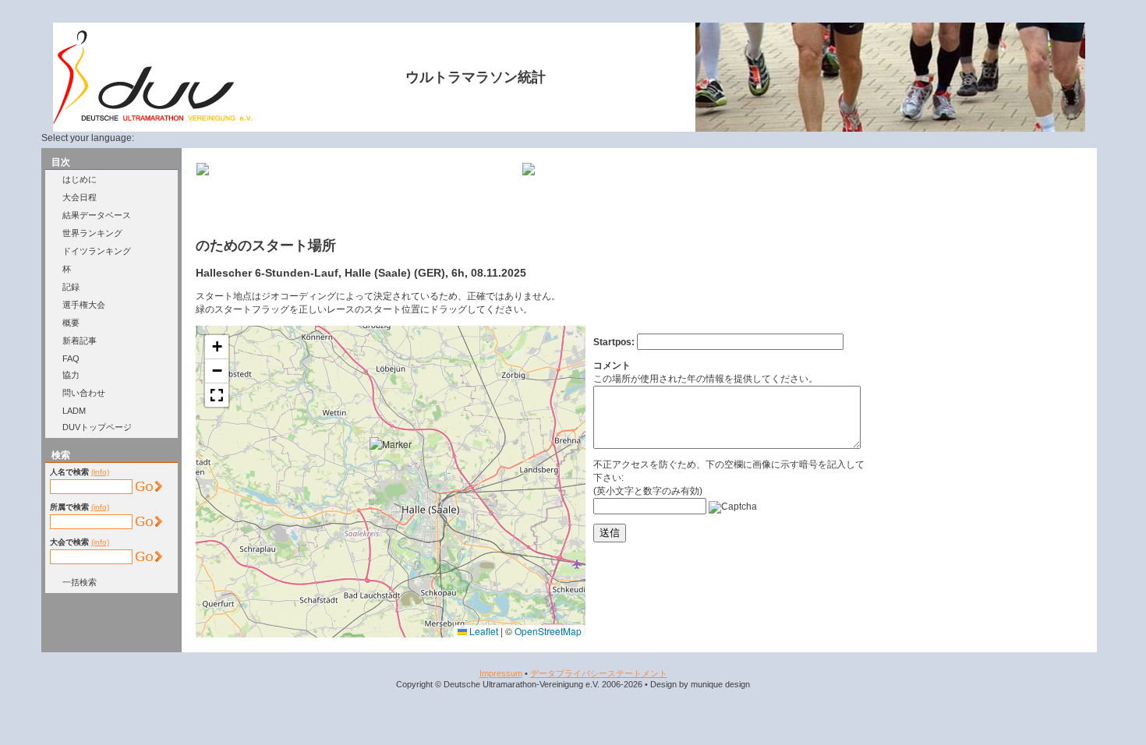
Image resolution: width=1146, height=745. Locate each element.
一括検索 (79, 582)
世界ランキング (92, 233)
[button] (394, 462)
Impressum (500, 673)
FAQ (71, 358)
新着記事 (79, 340)
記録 (71, 286)
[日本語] (291, 138)
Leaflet (482, 630)
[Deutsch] (160, 138)
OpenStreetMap (548, 630)
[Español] (217, 138)
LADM (74, 410)
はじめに (79, 179)
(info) (100, 472)
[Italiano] (235, 138)
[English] (178, 138)
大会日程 (79, 197)
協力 (71, 375)
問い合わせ (83, 392)
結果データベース (96, 215)
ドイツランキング (96, 251)
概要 (71, 322)
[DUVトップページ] (153, 120)
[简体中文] (273, 138)
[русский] (254, 138)
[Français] (197, 138)
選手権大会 (83, 304)
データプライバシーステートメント (598, 673)
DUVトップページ (97, 427)
